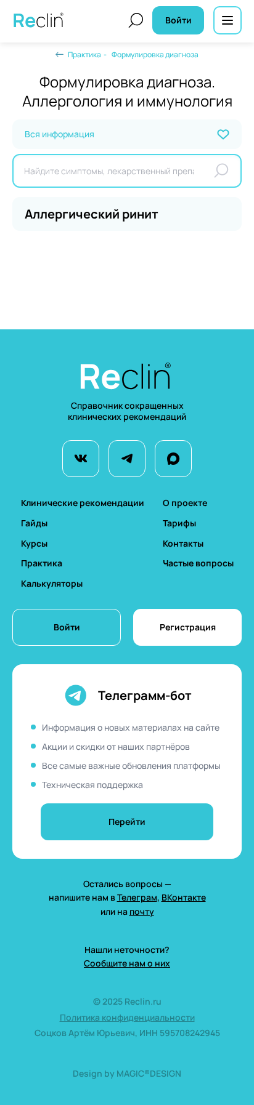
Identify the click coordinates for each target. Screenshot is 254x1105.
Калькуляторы (52, 583)
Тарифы (179, 523)
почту (141, 911)
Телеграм (137, 897)
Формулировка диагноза (155, 54)
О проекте (185, 502)
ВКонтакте (184, 897)
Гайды (34, 523)
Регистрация (188, 627)
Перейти (127, 821)
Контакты (183, 543)
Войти (67, 627)
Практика (84, 54)
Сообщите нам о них (127, 963)
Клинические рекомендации (82, 502)
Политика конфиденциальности (127, 1017)
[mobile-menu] (227, 20)
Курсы (34, 543)
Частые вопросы (198, 563)
